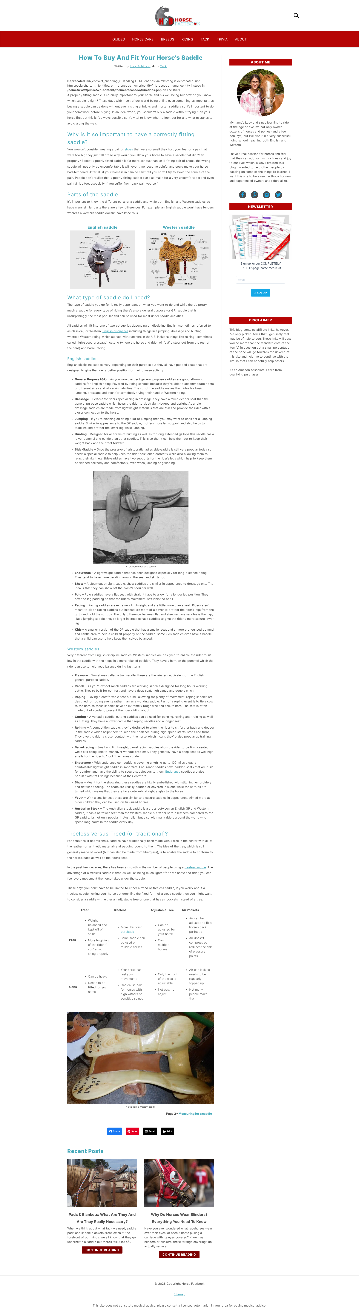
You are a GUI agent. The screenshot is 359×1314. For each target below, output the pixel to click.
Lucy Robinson (140, 66)
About (241, 39)
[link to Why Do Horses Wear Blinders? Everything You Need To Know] (179, 1183)
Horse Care (143, 39)
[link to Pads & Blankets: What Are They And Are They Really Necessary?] (102, 1183)
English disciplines (115, 331)
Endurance (172, 771)
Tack (205, 39)
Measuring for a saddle (195, 1113)
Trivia (222, 39)
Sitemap (179, 1294)
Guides (118, 39)
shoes (129, 149)
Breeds (167, 39)
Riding (187, 39)
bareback (127, 931)
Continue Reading (102, 1250)
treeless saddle (195, 867)
